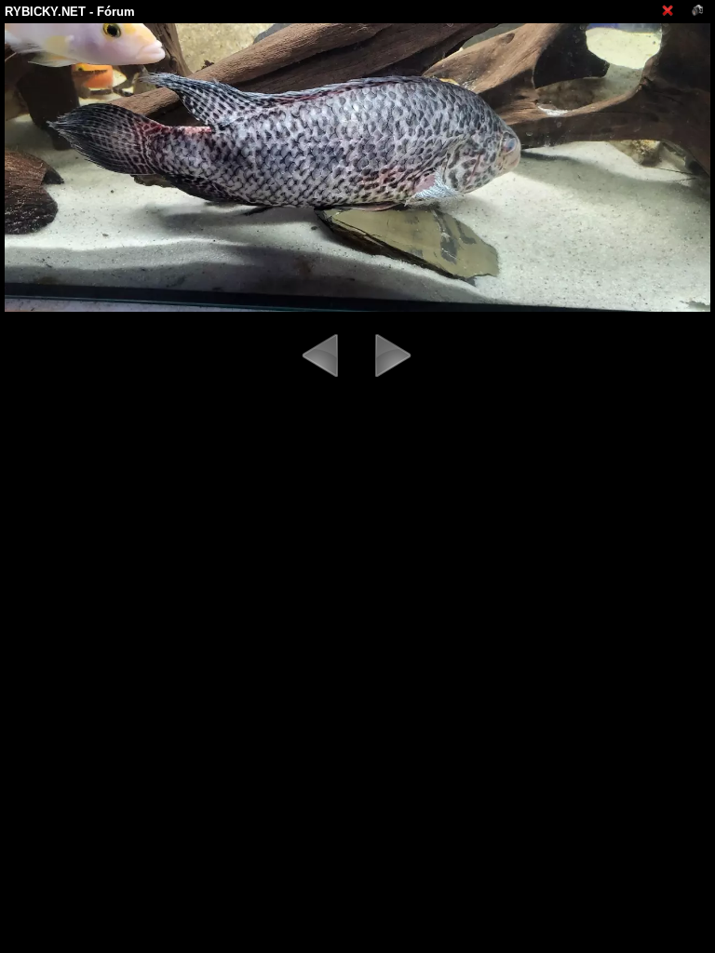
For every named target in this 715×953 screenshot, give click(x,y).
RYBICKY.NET (45, 12)
